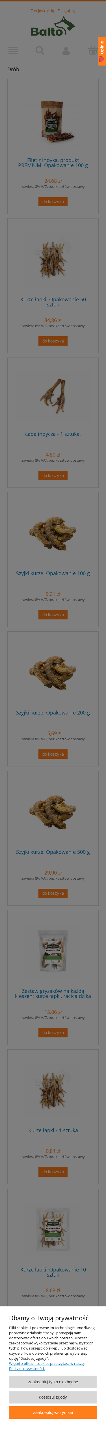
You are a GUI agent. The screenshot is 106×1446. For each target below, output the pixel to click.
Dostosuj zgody (53, 1397)
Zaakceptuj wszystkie (53, 1412)
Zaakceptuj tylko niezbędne (53, 1381)
